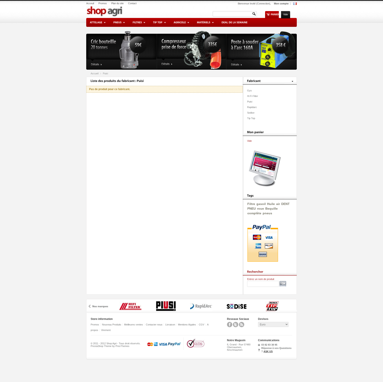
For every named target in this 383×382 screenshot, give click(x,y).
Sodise (250, 112)
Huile (271, 204)
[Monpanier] (255, 132)
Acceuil (90, 3)
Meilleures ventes (133, 324)
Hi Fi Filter (252, 96)
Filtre (251, 204)
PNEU (251, 208)
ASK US (268, 351)
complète (254, 213)
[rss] (241, 326)
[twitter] (235, 326)
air (278, 204)
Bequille (271, 208)
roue (260, 208)
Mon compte (281, 3)
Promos (102, 3)
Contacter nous (154, 324)
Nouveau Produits (111, 324)
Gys (249, 90)
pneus (267, 213)
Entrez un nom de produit (260, 279)
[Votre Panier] (275, 14)
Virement (106, 330)
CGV (201, 324)
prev (89, 306)
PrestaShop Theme (101, 346)
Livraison (170, 324)
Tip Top (251, 118)
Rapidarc (252, 107)
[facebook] (229, 326)
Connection (263, 3)
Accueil (94, 73)
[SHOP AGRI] (115, 10)
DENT (285, 204)
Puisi (249, 101)
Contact (132, 3)
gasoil (261, 204)
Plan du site (117, 3)
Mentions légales (187, 324)
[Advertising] (263, 185)
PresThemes (122, 346)
